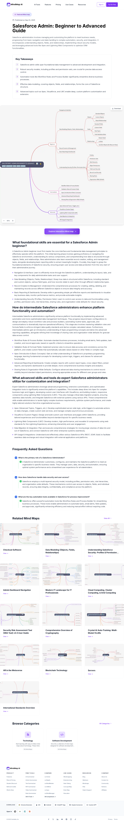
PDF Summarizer (31, 786)
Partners (104, 786)
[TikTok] (75, 819)
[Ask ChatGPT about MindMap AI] (15, 811)
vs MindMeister (49, 783)
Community (105, 783)
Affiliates (104, 790)
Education (67, 793)
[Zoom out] (4, 220)
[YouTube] (62, 819)
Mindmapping (68, 777)
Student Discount (12, 783)
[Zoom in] (13, 220)
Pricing (58, 5)
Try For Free (112, 4)
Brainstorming (68, 780)
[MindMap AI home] (13, 768)
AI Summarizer (30, 777)
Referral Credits (11, 786)
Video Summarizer (31, 790)
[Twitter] (53, 819)
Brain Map (67, 790)
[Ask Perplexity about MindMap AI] (25, 811)
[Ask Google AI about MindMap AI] (20, 811)
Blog (84, 777)
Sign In (101, 4)
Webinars (85, 780)
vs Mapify (47, 780)
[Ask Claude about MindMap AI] (30, 811)
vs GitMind (48, 786)
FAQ (84, 786)
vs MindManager (50, 793)
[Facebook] (48, 819)
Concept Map (68, 786)
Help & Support (87, 790)
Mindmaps (86, 783)
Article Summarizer (31, 780)
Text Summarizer (31, 783)
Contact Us (105, 780)
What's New (10, 790)
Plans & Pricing (11, 780)
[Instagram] (71, 819)
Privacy (110, 819)
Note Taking (67, 783)
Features (48, 5)
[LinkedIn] (57, 819)
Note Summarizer (31, 793)
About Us (104, 777)
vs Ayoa (47, 790)
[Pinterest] (66, 819)
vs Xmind (47, 777)
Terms (115, 819)
